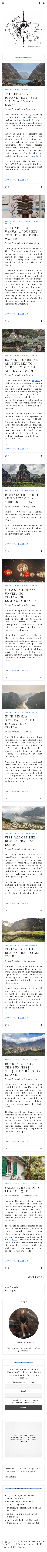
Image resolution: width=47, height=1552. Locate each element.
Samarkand (35, 156)
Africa (8, 1059)
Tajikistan (34, 90)
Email (23, 1391)
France (16, 1059)
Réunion (24, 1059)
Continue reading (16, 180)
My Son (36, 380)
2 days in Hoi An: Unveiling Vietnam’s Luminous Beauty (21, 595)
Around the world (14, 90)
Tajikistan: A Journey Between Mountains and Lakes (21, 99)
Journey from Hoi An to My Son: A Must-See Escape (21, 498)
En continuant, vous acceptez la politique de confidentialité (24, 1401)
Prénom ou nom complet (23, 1382)
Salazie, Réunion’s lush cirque (22, 1189)
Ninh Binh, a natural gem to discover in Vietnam (19, 721)
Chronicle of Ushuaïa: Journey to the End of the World (22, 233)
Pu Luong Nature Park (24, 999)
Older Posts (34, 1277)
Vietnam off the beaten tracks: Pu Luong (22, 840)
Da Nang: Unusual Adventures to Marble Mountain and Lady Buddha (21, 365)
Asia (26, 90)
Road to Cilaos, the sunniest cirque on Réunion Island (23, 1069)
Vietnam (33, 356)
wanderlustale (14, 109)
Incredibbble (37, 1544)
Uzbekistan (32, 117)
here (14, 1239)
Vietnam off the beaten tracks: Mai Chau (23, 952)
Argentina (10, 221)
